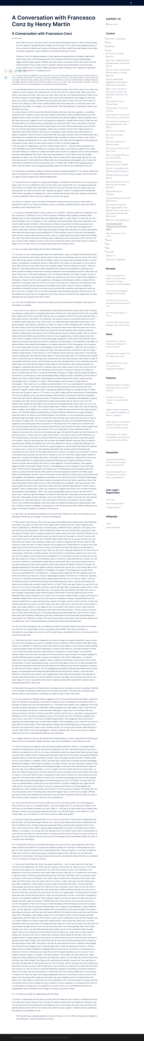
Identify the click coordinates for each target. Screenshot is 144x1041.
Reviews (97, 3)
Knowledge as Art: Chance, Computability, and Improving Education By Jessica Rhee (118, 437)
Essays (105, 3)
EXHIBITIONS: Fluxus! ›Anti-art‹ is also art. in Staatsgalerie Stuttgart (117, 366)
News (113, 3)
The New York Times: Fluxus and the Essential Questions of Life (118, 303)
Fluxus (108, 523)
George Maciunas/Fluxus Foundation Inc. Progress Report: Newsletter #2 (116, 475)
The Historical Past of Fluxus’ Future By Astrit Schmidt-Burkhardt (117, 185)
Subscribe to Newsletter (115, 259)
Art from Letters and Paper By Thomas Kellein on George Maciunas (118, 73)
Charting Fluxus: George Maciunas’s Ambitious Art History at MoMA (116, 344)
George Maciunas (113, 527)
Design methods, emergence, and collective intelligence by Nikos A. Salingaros (117, 412)
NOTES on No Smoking (115, 131)
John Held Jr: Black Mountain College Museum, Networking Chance (118, 63)
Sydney (66, 1037)
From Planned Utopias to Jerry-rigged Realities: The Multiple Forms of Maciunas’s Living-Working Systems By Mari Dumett (117, 210)
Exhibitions (87, 3)
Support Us (122, 3)
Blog (108, 248)
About (78, 3)
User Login (110, 500)
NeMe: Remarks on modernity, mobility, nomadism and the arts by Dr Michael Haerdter (118, 425)
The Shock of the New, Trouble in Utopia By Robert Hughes (117, 400)
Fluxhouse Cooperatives (116, 39)
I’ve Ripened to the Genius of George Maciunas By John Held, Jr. (117, 124)
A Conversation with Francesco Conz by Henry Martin (116, 227)
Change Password (113, 507)
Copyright (110, 252)
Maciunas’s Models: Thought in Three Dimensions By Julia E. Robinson (118, 388)
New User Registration (115, 503)
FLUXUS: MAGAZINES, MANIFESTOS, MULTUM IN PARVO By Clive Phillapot (116, 82)
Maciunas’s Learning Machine (117, 220)
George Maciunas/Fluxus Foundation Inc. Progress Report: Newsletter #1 (116, 462)
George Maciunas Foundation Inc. (25, 3)
